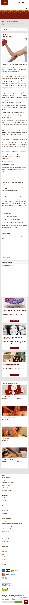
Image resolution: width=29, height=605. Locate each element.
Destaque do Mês (6, 477)
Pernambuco (4, 559)
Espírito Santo (5, 546)
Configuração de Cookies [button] (7, 601)
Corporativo (4, 513)
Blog (10, 21)
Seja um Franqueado (6, 503)
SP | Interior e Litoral (6, 538)
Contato (4, 515)
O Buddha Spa (5, 497)
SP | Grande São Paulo (7, 536)
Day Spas (4, 480)
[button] (19, 3)
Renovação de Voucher (7, 521)
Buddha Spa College (6, 508)
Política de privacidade (7, 528)
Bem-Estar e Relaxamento (8, 482)
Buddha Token (5, 510)
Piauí (3, 562)
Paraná (3, 556)
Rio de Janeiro (5, 541)
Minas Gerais (5, 543)
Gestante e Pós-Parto (7, 490)
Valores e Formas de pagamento (9, 526)
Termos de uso (5, 531)
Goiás (3, 549)
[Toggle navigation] (26, 3)
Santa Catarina (5, 551)
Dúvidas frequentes (6, 518)
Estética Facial (5, 487)
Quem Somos (5, 500)
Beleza (15, 21)
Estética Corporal (6, 485)
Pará (3, 554)
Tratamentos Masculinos (7, 492)
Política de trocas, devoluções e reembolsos (12, 523)
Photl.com (8, 257)
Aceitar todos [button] (18, 601)
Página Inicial (4, 21)
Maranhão (4, 564)
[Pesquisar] (26, 8)
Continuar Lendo (14, 320)
